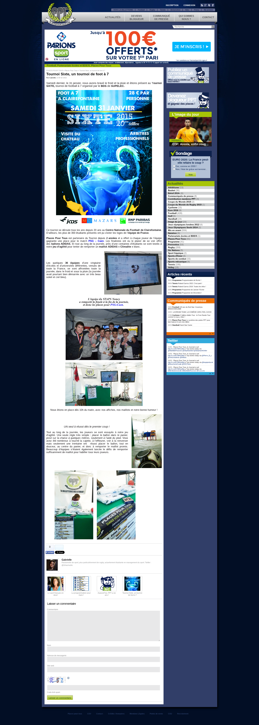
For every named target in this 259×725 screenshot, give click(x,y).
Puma (196, 10)
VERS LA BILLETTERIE (123, 10)
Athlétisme (173, 187)
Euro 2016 (173, 210)
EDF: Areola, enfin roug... (190, 144)
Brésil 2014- (174, 193)
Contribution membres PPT (182, 199)
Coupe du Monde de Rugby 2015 (185, 204)
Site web (50, 666)
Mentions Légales (137, 714)
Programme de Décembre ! (185, 293)
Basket (171, 190)
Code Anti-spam (53, 692)
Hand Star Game (180, 325)
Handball (172, 219)
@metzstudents (173, 357)
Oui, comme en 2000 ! (186, 166)
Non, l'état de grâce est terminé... (191, 169)
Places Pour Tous (101, 65)
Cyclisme (172, 207)
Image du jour (175, 222)
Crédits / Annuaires (116, 714)
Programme (174, 241)
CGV (89, 714)
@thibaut (183, 357)
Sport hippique (175, 253)
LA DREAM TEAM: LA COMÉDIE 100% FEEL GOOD (189, 312)
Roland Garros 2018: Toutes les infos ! (187, 286)
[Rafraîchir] (68, 678)
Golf (170, 216)
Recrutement (182, 714)
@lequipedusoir (207, 362)
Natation (172, 233)
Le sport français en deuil (56, 594)
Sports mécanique (177, 261)
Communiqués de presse (181, 196)
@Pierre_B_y (207, 355)
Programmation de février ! (184, 280)
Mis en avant (174, 230)
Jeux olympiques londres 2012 (183, 224)
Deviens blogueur (137, 17)
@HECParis (186, 364)
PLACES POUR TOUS (54, 70)
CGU (170, 714)
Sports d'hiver (175, 256)
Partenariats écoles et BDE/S (73, 65)
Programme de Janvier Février (186, 290)
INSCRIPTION (172, 5)
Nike (187, 10)
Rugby (152, 10)
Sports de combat (177, 259)
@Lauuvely (201, 371)
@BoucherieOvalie (175, 364)
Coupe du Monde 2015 (179, 202)
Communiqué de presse (161, 17)
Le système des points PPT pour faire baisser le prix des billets (189, 321)
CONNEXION (189, 5)
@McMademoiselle (175, 371)
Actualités (113, 17)
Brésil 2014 (175, 10)
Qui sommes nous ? (186, 17)
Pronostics (173, 244)
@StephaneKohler (200, 350)
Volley (171, 267)
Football (141, 10)
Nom (49, 645)
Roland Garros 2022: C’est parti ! (185, 283)
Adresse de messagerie (56, 655)
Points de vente (156, 714)
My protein (208, 10)
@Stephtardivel (188, 350)
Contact (208, 17)
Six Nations (174, 250)
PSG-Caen (116, 305)
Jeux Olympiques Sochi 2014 (183, 227)
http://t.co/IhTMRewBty (176, 349)
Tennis (163, 10)
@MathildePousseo (175, 350)
